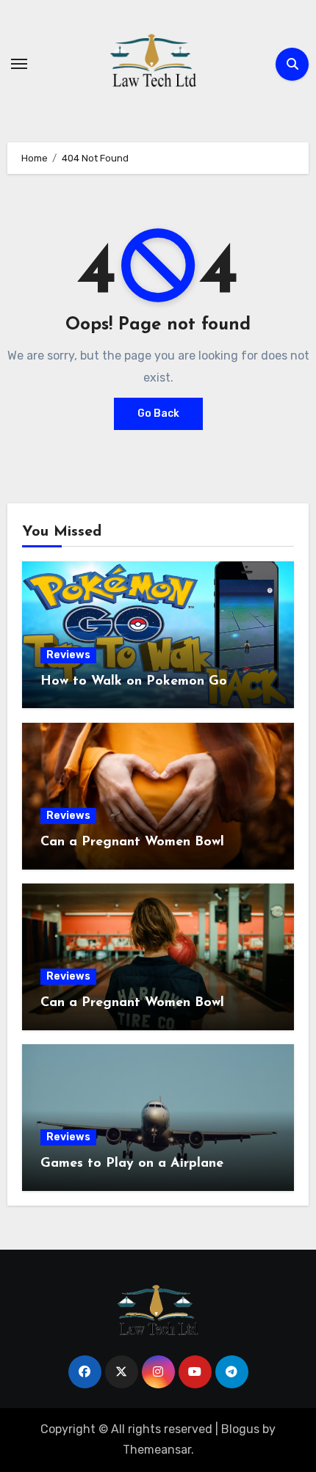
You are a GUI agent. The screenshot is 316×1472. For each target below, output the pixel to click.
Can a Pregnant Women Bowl (132, 842)
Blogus (240, 1429)
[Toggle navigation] (19, 64)
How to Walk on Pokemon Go (133, 681)
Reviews (68, 655)
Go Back (158, 413)
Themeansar (157, 1450)
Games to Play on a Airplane (131, 1163)
